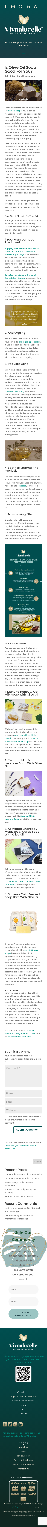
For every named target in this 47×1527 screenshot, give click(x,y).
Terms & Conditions (23, 1460)
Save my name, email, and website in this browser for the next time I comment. (23, 1119)
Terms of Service (28, 1507)
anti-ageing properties (29, 342)
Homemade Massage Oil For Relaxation (23, 1174)
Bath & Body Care (13, 76)
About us (23, 1447)
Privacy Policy (23, 1456)
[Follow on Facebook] (5, 6)
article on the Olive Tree (19, 1036)
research (22, 486)
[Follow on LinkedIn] (28, 6)
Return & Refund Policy (23, 1464)
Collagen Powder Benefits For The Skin (23, 1178)
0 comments (29, 76)
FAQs (23, 1451)
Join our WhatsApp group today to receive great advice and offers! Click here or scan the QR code (23, 1359)
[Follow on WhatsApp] (35, 6)
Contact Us (23, 1469)
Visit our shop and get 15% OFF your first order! (23, 44)
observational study (14, 391)
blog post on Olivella (26, 1033)
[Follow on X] (20, 6)
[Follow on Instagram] (13, 6)
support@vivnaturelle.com (23, 1396)
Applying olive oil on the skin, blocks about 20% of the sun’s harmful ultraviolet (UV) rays (22, 251)
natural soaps (15, 111)
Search (37, 1162)
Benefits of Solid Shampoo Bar (19, 1196)
